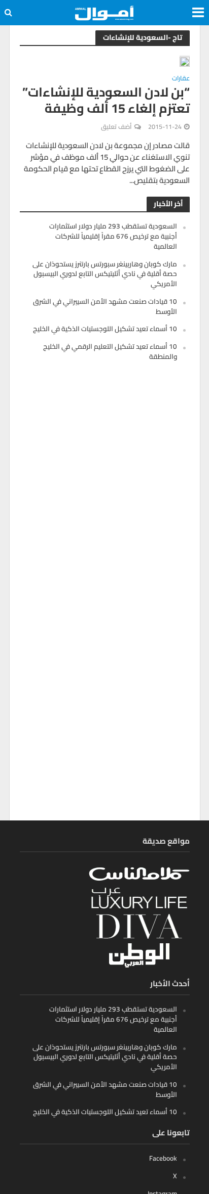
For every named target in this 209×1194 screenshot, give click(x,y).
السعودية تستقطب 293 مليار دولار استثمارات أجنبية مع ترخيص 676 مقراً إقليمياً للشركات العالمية (113, 236)
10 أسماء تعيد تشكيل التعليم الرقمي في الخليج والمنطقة (110, 351)
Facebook (163, 1158)
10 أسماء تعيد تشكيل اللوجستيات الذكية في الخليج (105, 328)
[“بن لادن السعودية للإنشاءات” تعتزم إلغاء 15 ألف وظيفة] (185, 61)
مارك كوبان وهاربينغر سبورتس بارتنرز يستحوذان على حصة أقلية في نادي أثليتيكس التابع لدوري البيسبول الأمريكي (104, 274)
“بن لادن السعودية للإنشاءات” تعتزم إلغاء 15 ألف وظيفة (106, 100)
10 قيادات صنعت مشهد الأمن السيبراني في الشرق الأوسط (105, 306)
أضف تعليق (116, 126)
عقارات (181, 79)
